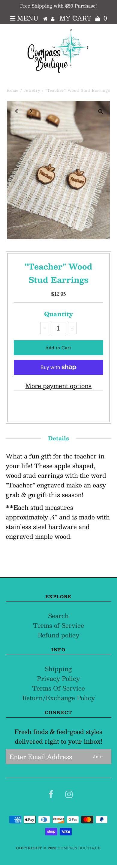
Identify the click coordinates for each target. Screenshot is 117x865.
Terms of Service (58, 625)
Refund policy (58, 635)
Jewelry (32, 90)
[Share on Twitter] (56, 405)
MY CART (83, 18)
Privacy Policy (58, 678)
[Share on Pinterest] (72, 405)
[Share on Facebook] (43, 405)
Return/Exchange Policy (58, 698)
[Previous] (16, 110)
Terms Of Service (58, 688)
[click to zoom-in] (100, 110)
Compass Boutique (79, 848)
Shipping (58, 669)
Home (13, 90)
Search (58, 616)
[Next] (31, 110)
